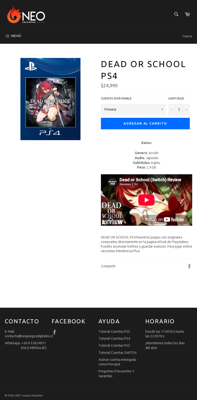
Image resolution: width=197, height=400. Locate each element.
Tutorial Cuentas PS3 (114, 331)
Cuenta (187, 36)
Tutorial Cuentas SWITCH (117, 353)
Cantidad (176, 98)
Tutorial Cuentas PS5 (114, 345)
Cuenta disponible (116, 98)
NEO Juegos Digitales (29, 395)
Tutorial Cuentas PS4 (114, 338)
